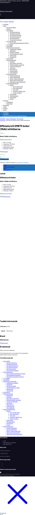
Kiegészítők (13, 57)
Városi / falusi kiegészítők (17, 79)
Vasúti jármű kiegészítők (16, 80)
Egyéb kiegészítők (11, 74)
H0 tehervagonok (14, 38)
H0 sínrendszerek (11, 41)
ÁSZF (4, 441)
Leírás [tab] (5, 165)
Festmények (13, 94)
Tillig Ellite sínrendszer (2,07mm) (15, 376)
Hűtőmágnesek (14, 96)
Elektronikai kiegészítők (13, 47)
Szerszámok (10, 58)
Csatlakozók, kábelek (15, 49)
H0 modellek (10, 30)
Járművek (12, 68)
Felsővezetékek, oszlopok (17, 65)
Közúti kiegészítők (15, 77)
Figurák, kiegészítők (15, 66)
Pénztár (5, 108)
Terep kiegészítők (11, 60)
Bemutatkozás (7, 444)
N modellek (10, 46)
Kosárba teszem (4, 159)
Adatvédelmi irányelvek (9, 442)
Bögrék (12, 85)
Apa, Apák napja (17, 88)
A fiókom (5, 100)
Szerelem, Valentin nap (19, 91)
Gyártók (9, 29)
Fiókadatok (10, 102)
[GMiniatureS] (4, 151)
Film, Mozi (16, 89)
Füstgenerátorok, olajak (13, 387)
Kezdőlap (5, 24)
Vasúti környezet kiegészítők (17, 82)
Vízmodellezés (14, 72)
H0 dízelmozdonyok (15, 33)
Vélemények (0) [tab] (7, 170)
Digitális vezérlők (14, 52)
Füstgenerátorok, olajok (16, 54)
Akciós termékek (11, 27)
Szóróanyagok (14, 71)
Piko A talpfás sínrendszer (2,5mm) (19, 43)
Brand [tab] (4, 168)
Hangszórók (13, 55)
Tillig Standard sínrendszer (14, 375)
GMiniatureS (6, 147)
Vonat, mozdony (17, 93)
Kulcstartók (13, 97)
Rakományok (13, 69)
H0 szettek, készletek (16, 40)
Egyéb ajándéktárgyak (12, 83)
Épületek (12, 61)
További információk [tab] (8, 167)
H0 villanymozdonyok (15, 35)
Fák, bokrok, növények (16, 63)
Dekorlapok (10, 395)
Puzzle (11, 99)
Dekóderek (13, 51)
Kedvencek (10, 103)
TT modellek (10, 44)
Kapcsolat (6, 105)
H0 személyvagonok (15, 37)
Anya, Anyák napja (18, 86)
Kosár (5, 107)
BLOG (4, 110)
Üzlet (4, 26)
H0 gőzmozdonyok (15, 32)
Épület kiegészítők (15, 75)
